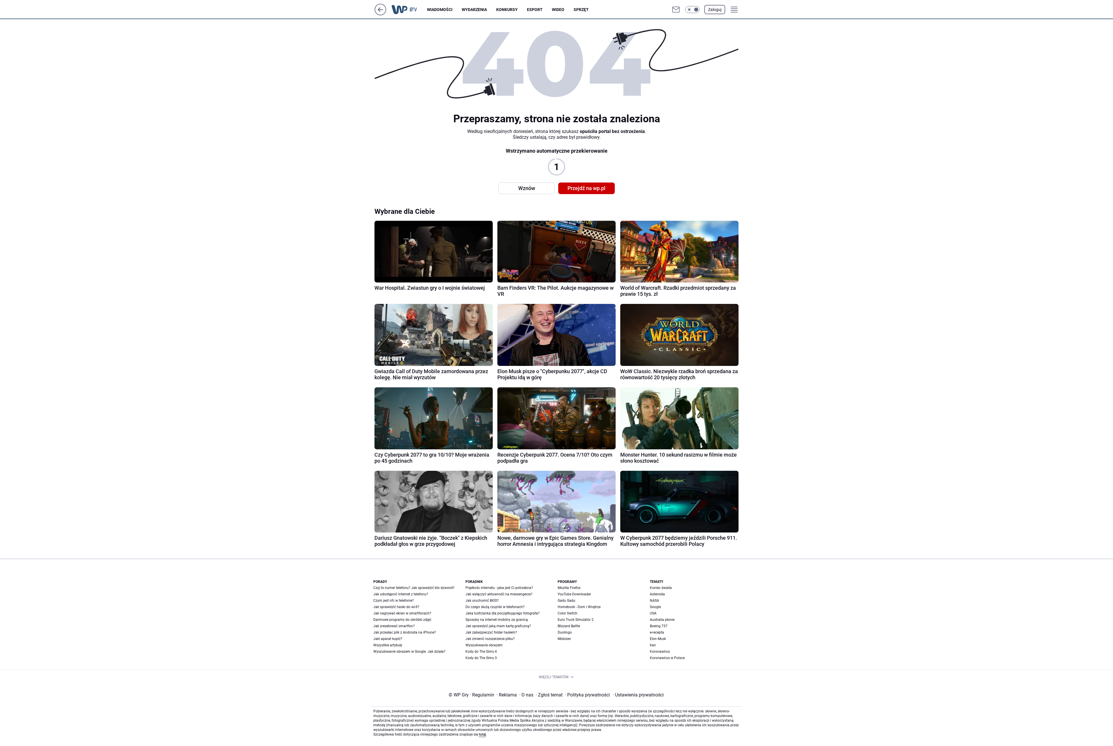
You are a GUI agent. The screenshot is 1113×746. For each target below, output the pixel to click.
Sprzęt (581, 9)
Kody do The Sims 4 (481, 652)
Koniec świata (661, 588)
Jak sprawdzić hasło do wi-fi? (396, 607)
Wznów (526, 188)
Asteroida (657, 594)
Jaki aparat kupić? (387, 639)
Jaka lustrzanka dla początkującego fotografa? (502, 613)
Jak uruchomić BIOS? (482, 601)
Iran (653, 645)
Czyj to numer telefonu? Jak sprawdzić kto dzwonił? (413, 588)
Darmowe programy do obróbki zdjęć (402, 620)
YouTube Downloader (574, 594)
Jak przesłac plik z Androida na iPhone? (404, 632)
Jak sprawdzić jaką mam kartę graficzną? (498, 626)
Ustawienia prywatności (638, 695)
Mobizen (564, 639)
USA (653, 613)
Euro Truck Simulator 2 (576, 620)
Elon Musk (658, 639)
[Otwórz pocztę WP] (676, 9)
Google (655, 607)
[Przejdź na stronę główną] (380, 14)
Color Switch (567, 613)
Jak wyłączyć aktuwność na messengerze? (498, 594)
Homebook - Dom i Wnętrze (579, 607)
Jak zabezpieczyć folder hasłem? (491, 632)
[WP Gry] (409, 9)
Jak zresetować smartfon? (394, 626)
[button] (692, 9)
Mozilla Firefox (569, 588)
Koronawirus (660, 652)
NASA (654, 601)
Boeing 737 (659, 626)
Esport (535, 9)
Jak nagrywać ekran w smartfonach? (402, 613)
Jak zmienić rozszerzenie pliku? (490, 639)
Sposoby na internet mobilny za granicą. (497, 620)
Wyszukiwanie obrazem (484, 645)
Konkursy (507, 9)
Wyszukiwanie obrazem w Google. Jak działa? (409, 652)
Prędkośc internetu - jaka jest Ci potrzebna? (499, 588)
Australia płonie (662, 620)
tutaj (482, 734)
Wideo (558, 9)
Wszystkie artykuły (387, 645)
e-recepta (657, 632)
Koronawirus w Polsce (667, 658)
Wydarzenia (474, 9)
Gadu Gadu (566, 601)
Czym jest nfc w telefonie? (393, 601)
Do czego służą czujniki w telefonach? (495, 607)
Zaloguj (714, 9)
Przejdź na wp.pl (586, 188)
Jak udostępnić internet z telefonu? (400, 594)
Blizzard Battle (569, 626)
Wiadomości (439, 9)
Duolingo (565, 632)
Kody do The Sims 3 (481, 658)
